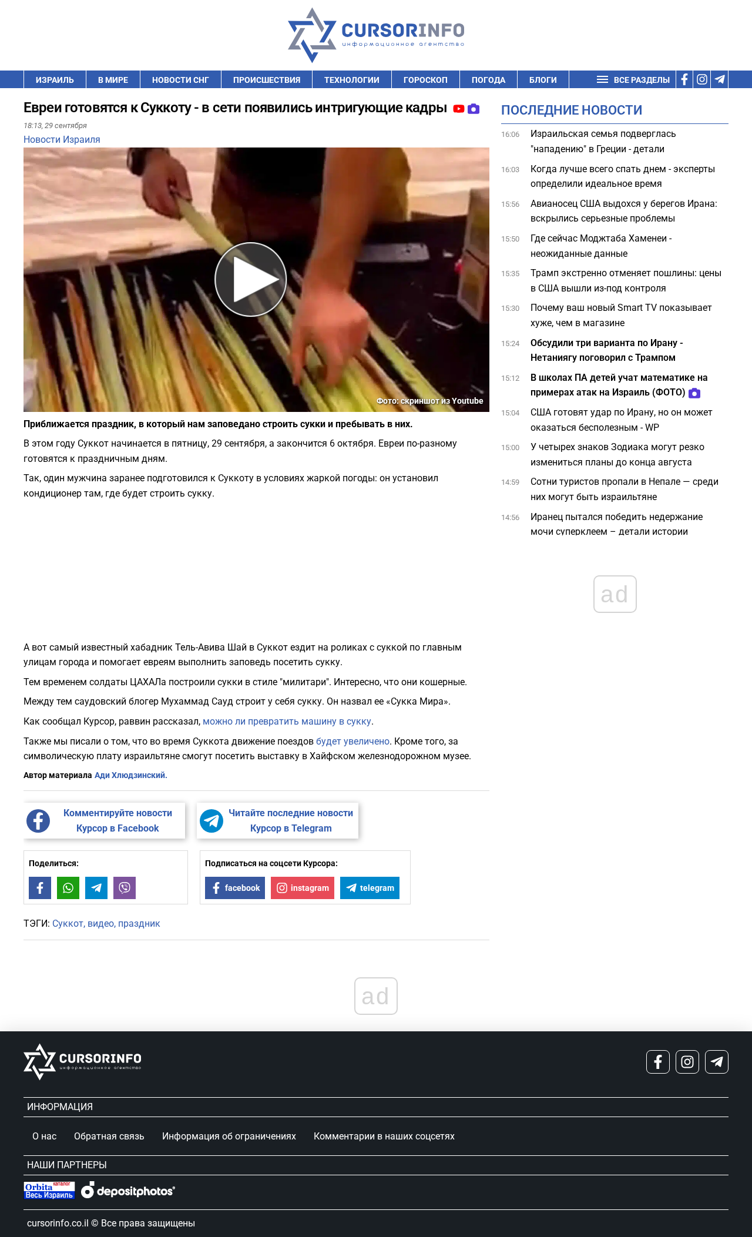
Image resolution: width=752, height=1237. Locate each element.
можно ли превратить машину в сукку (287, 721)
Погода (488, 80)
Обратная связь (109, 1136)
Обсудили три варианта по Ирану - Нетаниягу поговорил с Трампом (607, 350)
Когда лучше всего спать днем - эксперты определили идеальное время (623, 176)
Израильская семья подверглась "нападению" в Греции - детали (603, 141)
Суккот (67, 923)
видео (101, 923)
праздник (139, 923)
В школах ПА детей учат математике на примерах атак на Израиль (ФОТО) (619, 385)
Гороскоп (426, 80)
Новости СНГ (180, 80)
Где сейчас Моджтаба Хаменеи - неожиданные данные (601, 246)
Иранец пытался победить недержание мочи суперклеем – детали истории (617, 524)
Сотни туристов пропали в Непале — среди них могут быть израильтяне (625, 489)
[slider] (78, 407)
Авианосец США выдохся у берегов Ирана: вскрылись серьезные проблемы (624, 211)
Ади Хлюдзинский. (131, 775)
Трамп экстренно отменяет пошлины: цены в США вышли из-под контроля (626, 280)
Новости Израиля (62, 139)
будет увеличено (353, 741)
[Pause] (33, 404)
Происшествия (266, 80)
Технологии (352, 80)
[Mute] (49, 404)
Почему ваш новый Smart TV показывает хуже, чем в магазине (621, 315)
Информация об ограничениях (229, 1136)
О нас (44, 1136)
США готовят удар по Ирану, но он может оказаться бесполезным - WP (622, 420)
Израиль (55, 80)
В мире (113, 80)
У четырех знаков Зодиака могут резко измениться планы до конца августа (617, 454)
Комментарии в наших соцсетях (384, 1136)
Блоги (543, 80)
